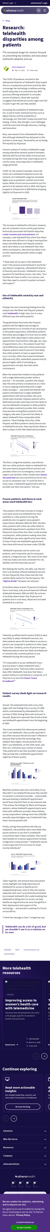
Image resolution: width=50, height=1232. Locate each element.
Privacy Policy (23, 1215)
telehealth (13, 313)
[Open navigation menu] (44, 10)
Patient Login (8, 3)
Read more (10, 1044)
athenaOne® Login (39, 3)
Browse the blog (23, 1106)
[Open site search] (38, 10)
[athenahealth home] (14, 10)
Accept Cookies (24, 1227)
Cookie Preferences (25, 1222)
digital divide (10, 581)
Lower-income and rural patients (19, 234)
